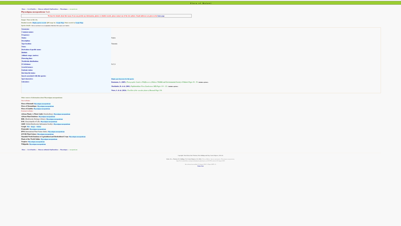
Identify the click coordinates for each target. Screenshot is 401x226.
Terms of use (200, 166)
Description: (26, 40)
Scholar (39, 127)
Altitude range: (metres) (30, 55)
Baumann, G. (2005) (118, 82)
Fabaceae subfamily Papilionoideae (48, 9)
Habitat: (24, 52)
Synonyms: (25, 29)
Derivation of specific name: (31, 49)
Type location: (26, 43)
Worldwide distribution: (30, 61)
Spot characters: (27, 79)
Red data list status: (28, 73)
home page (161, 16)
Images (33, 127)
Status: (24, 38)
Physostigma (63, 9)
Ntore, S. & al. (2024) (118, 90)
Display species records (39, 23)
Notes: (24, 46)
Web (28, 127)
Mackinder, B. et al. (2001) (120, 86)
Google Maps (60, 23)
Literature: (25, 81)
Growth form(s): (27, 67)
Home (23, 9)
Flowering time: (27, 58)
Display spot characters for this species (122, 79)
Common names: (28, 32)
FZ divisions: (26, 64)
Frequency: (26, 35)
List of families (31, 9)
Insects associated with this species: (34, 76)
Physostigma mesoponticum (42, 104)
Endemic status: (27, 70)
